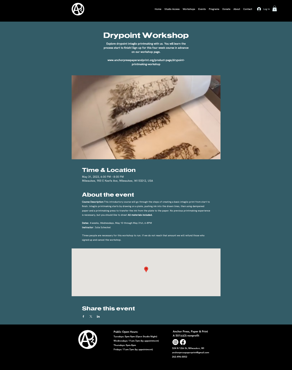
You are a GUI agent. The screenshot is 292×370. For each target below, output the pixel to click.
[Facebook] (183, 342)
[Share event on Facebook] (83, 316)
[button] (274, 8)
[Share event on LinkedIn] (98, 316)
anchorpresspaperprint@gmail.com (190, 352)
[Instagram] (175, 342)
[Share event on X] (90, 316)
